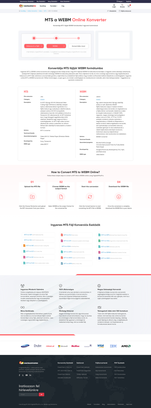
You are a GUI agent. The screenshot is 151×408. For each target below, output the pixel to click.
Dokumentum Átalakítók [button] (26, 1)
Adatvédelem (111, 404)
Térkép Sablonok (82, 374)
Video (40, 11)
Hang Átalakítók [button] (52, 1)
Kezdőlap (43, 6)
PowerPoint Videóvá (64, 374)
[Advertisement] (114, 45)
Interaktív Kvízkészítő (64, 378)
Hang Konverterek (101, 374)
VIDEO (42, 100)
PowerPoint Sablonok (83, 367)
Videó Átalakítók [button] (64, 1)
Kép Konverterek (100, 370)
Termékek (53, 6)
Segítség (128, 1)
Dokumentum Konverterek (103, 367)
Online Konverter (32, 11)
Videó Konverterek (101, 378)
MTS (45, 11)
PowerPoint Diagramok (84, 370)
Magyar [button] (120, 1)
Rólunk (89, 404)
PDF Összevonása (119, 374)
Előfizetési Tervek (82, 378)
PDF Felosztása (119, 370)
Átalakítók (112, 11)
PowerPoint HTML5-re (65, 367)
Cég (63, 6)
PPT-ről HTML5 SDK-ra (65, 370)
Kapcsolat (129, 404)
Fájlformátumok (125, 11)
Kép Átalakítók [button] (41, 1)
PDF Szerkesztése (119, 367)
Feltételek (121, 404)
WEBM (83, 91)
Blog (103, 404)
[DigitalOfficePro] (27, 6)
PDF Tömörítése (119, 378)
